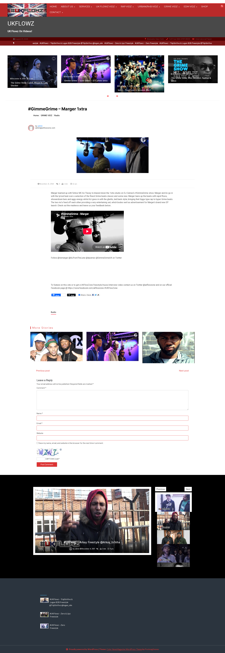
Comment (41, 388)
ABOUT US (67, 6)
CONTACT (55, 12)
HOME (53, 6)
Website (40, 433)
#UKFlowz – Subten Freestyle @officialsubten (91, 526)
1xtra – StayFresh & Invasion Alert (80, 90)
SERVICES (84, 6)
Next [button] (188, 489)
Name (40, 413)
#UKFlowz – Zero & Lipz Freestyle (117, 43)
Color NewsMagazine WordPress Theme (124, 649)
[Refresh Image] (60, 450)
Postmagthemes (152, 649)
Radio (53, 312)
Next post (184, 370)
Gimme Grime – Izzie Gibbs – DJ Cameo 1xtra (32, 80)
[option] (70, 43)
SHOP (204, 6)
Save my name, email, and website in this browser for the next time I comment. (71, 443)
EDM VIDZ (189, 6)
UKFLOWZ (21, 23)
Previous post (43, 370)
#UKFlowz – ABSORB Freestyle (92, 554)
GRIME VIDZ (171, 6)
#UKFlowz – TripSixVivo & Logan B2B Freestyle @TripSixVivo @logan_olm (70, 43)
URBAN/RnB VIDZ (148, 6)
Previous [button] (160, 489)
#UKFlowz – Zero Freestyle (145, 43)
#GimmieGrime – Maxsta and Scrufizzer (190, 81)
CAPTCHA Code (52, 459)
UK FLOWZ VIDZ (105, 6)
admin (40, 126)
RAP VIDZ (126, 6)
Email (39, 423)
